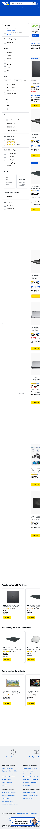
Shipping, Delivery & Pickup (10, 771)
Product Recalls (6, 779)
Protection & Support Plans (31, 779)
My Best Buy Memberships (31, 792)
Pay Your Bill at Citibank (8, 795)
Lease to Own (5, 798)
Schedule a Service (28, 774)
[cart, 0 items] (37, 3)
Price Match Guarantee (8, 777)
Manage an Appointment (30, 777)
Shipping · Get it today (14, 32)
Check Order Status (7, 768)
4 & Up (18, 144)
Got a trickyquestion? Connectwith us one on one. (21, 821)
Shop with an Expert (29, 771)
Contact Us (26, 785)
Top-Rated (10, 139)
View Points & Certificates (30, 795)
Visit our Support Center (30, 768)
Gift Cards (4, 785)
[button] (13, 605)
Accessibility (5, 819)
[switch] (6, 120)
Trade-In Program (7, 782)
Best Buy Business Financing (10, 804)
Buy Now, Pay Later (7, 801)
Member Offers (27, 798)
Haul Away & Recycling (30, 782)
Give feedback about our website (27, 813)
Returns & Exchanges (8, 774)
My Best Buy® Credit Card (9, 792)
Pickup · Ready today (13, 29)
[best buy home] (5, 3)
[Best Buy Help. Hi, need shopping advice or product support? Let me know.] (34, 821)
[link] (9, 609)
